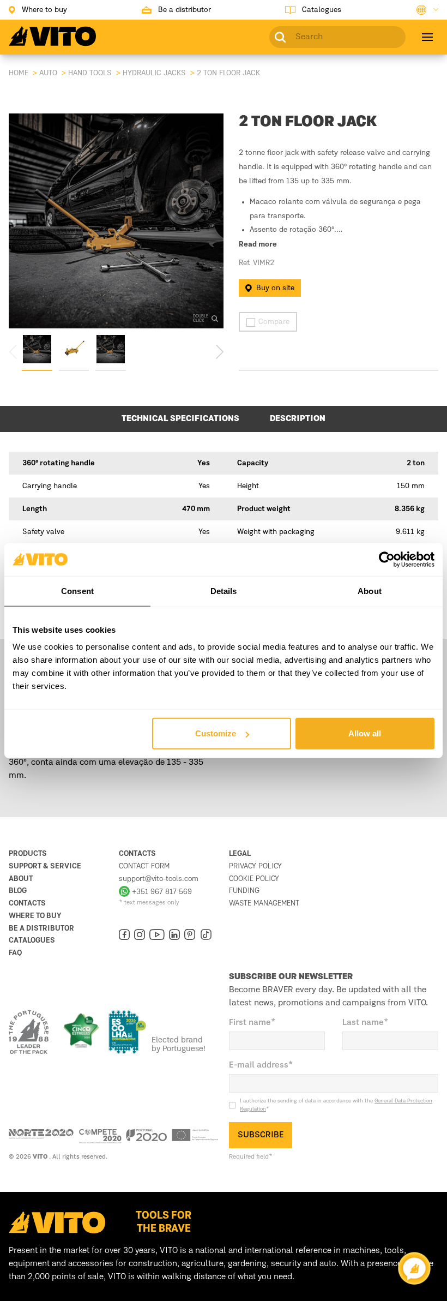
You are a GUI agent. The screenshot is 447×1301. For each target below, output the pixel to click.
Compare (273, 322)
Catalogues (32, 940)
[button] (219, 351)
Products (28, 854)
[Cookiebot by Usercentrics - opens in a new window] (386, 559)
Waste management (264, 903)
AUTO (48, 73)
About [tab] (370, 590)
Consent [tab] (77, 590)
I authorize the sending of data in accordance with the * (336, 1105)
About (21, 879)
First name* (252, 1022)
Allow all (364, 733)
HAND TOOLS (90, 73)
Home (18, 73)
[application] (414, 1268)
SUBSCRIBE (260, 1135)
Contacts (27, 903)
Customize (215, 733)
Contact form (144, 866)
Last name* (365, 1022)
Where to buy (35, 916)
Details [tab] (223, 590)
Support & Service (45, 866)
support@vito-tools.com (158, 879)
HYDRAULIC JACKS (154, 73)
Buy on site (275, 288)
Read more (258, 245)
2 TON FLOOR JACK (228, 73)
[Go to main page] (52, 42)
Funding (244, 891)
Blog (18, 891)
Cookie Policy (254, 879)
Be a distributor (41, 928)
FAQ (15, 953)
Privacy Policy (255, 866)
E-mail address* (261, 1065)
